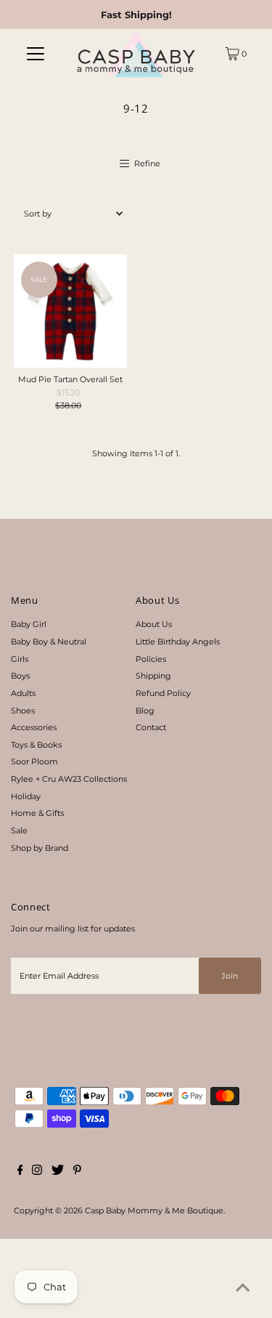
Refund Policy (163, 693)
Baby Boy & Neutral (48, 641)
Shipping (153, 676)
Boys (20, 676)
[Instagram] (37, 1172)
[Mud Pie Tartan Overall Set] (70, 311)
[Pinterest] (77, 1172)
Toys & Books (36, 745)
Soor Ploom (34, 761)
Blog (145, 711)
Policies (151, 659)
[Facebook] (20, 1172)
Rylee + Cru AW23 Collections (69, 779)
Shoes (23, 711)
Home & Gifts (37, 813)
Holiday (26, 796)
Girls (19, 659)
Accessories (34, 727)
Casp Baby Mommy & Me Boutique (154, 1210)
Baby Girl (28, 624)
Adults (23, 693)
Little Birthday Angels (178, 641)
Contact (151, 727)
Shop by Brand (39, 848)
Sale (19, 830)
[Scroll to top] (242, 1288)
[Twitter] (57, 1172)
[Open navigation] (35, 54)
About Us (154, 624)
